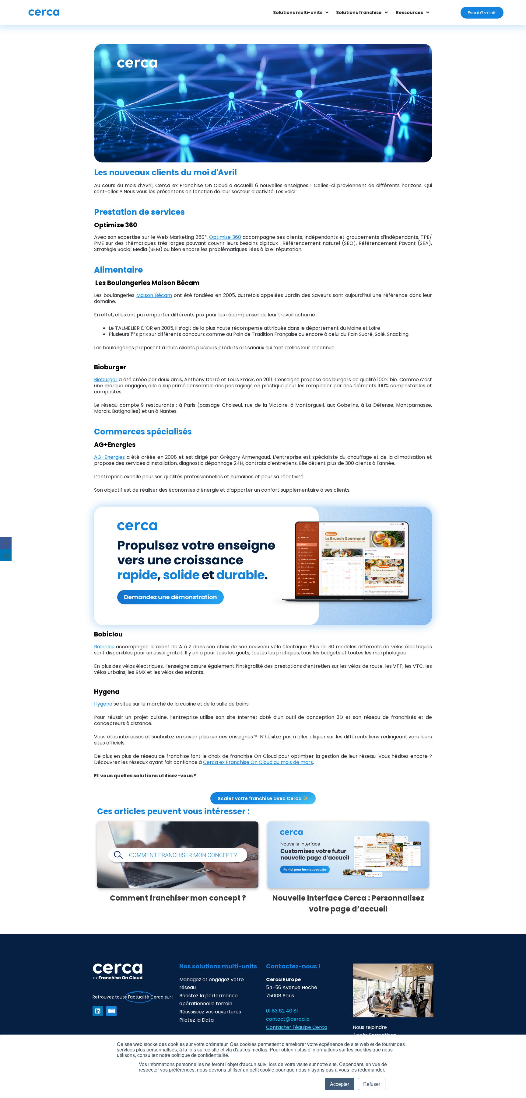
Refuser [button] (371, 1083)
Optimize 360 (225, 237)
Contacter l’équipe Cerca (296, 1027)
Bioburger (105, 379)
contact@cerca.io (288, 1019)
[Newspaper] (111, 1011)
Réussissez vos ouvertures (210, 1011)
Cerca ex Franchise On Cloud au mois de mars (258, 762)
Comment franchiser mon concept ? (178, 898)
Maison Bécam (154, 295)
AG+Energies (109, 457)
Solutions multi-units (297, 12)
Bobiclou (104, 646)
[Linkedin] (98, 1011)
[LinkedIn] (6, 555)
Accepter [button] (339, 1083)
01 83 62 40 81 (282, 1010)
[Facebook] (6, 543)
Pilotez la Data (196, 1019)
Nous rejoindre (370, 1027)
